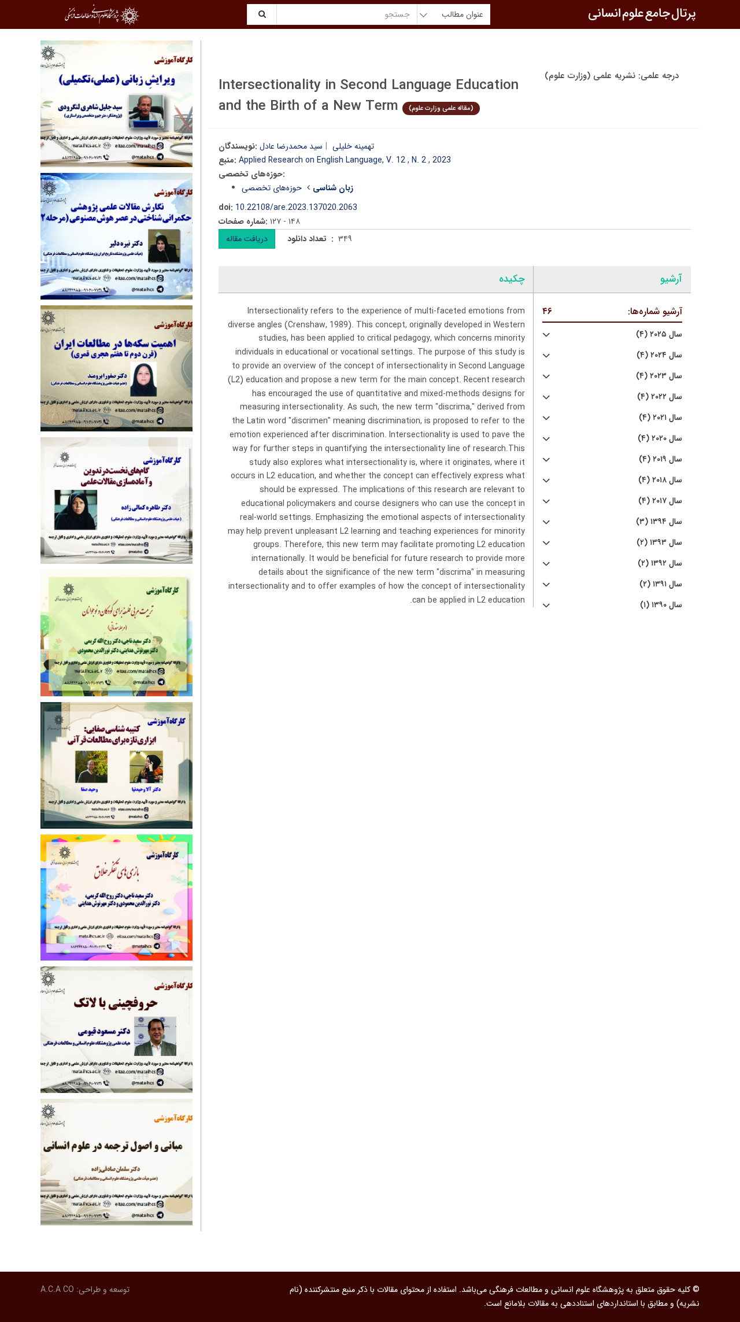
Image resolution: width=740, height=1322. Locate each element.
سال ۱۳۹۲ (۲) (660, 563)
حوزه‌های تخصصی (272, 188)
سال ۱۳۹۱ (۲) (660, 584)
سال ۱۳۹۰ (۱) (661, 605)
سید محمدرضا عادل (291, 146)
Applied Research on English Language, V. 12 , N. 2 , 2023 (345, 160)
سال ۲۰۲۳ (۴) (659, 376)
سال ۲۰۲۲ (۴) (659, 397)
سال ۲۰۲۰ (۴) (660, 439)
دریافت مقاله (247, 238)
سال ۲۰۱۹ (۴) (660, 459)
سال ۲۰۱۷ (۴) (660, 501)
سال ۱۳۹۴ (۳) (659, 522)
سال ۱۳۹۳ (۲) (659, 543)
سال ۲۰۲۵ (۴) (659, 334)
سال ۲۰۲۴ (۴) (659, 355)
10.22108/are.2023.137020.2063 (296, 207)
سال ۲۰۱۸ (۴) (660, 480)
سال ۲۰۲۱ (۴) (660, 418)
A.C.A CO (57, 1289)
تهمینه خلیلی (353, 146)
